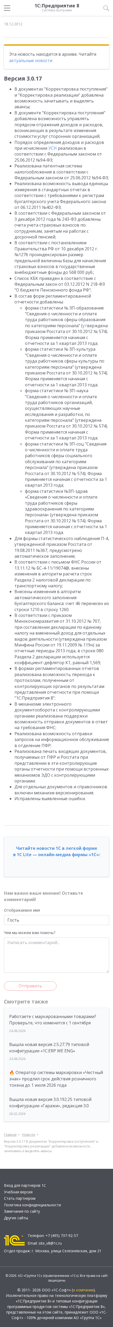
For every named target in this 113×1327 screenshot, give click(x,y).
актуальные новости (30, 60)
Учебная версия (18, 1191)
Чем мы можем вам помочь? (29, 932)
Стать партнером (19, 1198)
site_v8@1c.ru (50, 1243)
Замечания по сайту (22, 1211)
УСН (52, 148)
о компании (83, 1289)
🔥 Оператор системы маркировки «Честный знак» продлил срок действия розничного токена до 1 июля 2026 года (56, 1079)
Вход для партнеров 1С (25, 1185)
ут (85, 326)
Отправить (30, 986)
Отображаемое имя (22, 910)
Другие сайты (16, 1217)
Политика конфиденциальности (32, 1204)
